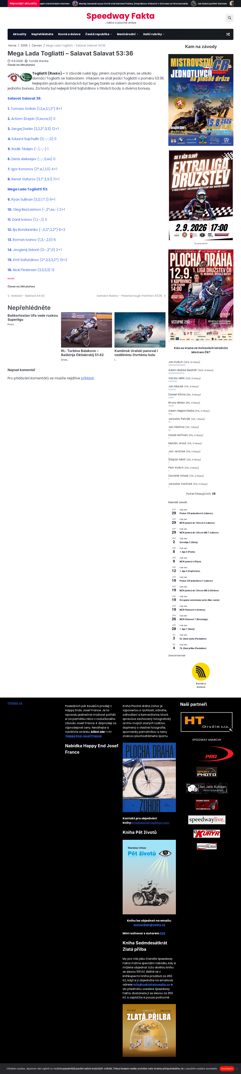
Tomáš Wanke (39, 61)
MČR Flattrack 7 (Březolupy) (194, 619)
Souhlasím (227, 1068)
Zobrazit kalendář (176, 655)
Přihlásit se (15, 703)
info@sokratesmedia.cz (151, 985)
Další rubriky (152, 34)
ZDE (162, 933)
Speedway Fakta (120, 16)
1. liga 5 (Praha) (187, 551)
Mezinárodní (126, 34)
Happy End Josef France (84, 736)
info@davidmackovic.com (151, 823)
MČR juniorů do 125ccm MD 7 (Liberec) (199, 532)
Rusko (11, 279)
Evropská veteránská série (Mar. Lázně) (200, 600)
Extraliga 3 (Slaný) (189, 542)
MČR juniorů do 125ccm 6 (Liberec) (197, 522)
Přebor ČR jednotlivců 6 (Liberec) (196, 513)
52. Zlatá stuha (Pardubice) (193, 638)
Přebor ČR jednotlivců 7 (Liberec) (196, 580)
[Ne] (236, 1068)
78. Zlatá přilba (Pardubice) (193, 648)
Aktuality (19, 34)
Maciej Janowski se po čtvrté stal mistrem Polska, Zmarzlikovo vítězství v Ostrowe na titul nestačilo (121, 3)
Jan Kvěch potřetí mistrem (200, 3)
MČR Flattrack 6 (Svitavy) (192, 609)
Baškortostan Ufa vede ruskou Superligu (33, 317)
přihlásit (87, 378)
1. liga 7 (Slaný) (187, 629)
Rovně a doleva (69, 34)
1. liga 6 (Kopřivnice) (190, 571)
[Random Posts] (228, 34)
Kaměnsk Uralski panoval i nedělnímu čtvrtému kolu (136, 353)
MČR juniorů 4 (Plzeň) (190, 561)
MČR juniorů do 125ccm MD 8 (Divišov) (199, 590)
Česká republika (97, 34)
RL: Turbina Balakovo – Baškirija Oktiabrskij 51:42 (82, 353)
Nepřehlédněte (42, 34)
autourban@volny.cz (149, 925)
